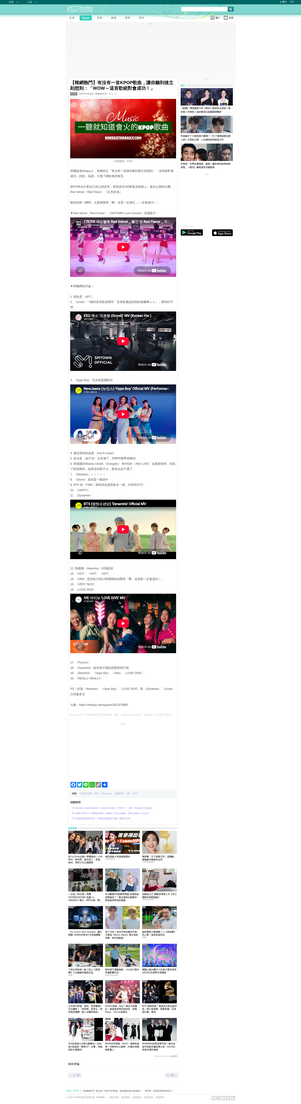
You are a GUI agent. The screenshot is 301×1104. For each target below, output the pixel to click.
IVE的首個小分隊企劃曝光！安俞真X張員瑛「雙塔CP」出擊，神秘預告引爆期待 (85, 1046)
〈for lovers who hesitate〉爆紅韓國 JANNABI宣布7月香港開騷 (85, 933)
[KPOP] (87, 18)
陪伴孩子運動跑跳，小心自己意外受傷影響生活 (122, 971)
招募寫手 (160, 1097)
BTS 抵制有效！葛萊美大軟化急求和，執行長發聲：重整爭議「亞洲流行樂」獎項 (159, 1009)
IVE (128, 793)
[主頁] (73, 18)
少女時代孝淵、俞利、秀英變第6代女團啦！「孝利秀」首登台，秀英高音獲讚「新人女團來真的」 (85, 1009)
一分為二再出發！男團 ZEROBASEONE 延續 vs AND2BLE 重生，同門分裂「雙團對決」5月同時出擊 (85, 897)
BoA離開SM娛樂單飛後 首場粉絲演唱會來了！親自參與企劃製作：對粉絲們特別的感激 (122, 897)
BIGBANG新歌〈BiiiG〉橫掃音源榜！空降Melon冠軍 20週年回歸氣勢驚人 (122, 1046)
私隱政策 (137, 1097)
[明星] (100, 18)
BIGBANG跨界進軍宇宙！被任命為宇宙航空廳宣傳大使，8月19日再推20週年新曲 (158, 1046)
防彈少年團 (86, 793)
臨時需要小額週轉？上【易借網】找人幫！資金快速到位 (159, 933)
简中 (292, 2)
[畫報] (142, 18)
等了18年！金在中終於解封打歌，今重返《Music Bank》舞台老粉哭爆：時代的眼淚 (122, 935)
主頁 (68, 1091)
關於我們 (114, 1097)
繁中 (284, 2)
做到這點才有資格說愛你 (117, 856)
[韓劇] (114, 18)
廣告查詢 (148, 1097)
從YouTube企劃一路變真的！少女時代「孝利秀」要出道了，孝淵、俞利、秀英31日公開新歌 (85, 859)
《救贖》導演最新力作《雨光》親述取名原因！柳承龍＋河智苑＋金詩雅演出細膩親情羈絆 (205, 110)
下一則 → (171, 1075)
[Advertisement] (123, 750)
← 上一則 (75, 1075)
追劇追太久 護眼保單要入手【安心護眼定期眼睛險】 (159, 895)
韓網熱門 (119, 793)
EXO (135, 793)
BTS (96, 793)
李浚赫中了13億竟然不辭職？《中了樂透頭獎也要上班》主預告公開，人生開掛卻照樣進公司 (206, 138)
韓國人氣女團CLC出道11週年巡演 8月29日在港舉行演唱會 (159, 971)
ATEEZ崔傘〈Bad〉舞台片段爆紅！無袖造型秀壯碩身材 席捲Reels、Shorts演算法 (121, 1009)
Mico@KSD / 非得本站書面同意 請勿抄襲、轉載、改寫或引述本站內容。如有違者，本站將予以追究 (120, 714)
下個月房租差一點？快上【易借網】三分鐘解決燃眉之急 (84, 971)
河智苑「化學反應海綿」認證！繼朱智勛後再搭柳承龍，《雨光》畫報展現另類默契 (205, 166)
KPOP (74, 94)
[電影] (128, 18)
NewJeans (107, 793)
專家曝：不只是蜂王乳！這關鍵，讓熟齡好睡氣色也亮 (159, 858)
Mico (111, 94)
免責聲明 (125, 1097)
